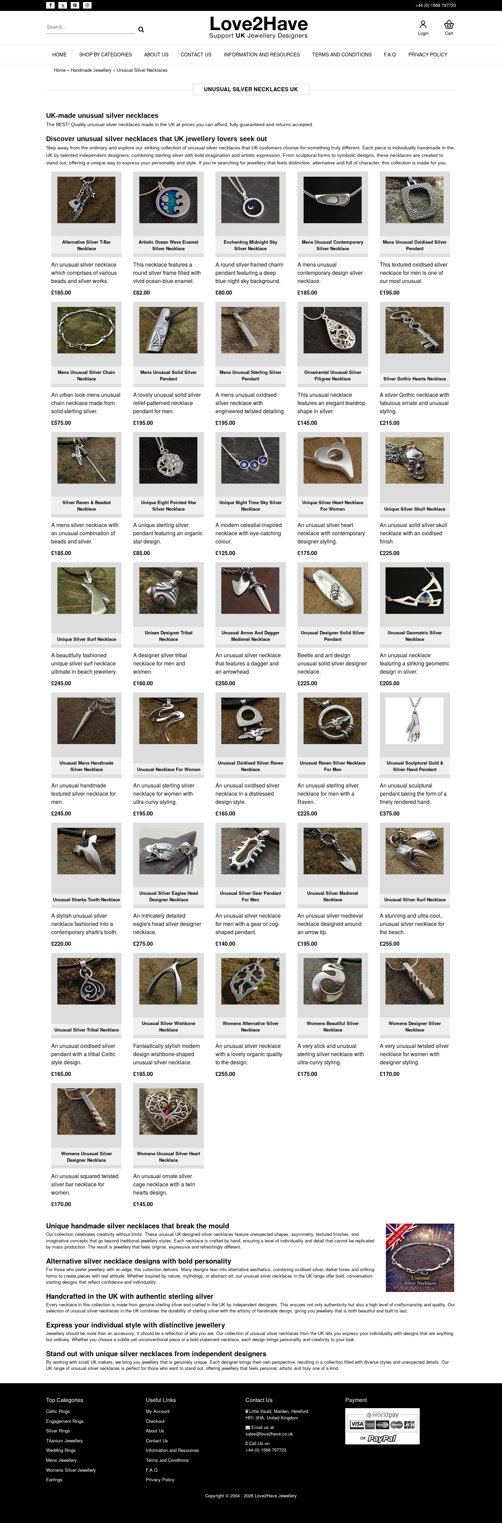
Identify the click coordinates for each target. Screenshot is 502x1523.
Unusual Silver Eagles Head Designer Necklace (168, 896)
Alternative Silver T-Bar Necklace (86, 245)
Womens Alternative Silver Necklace (251, 1026)
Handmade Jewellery (91, 70)
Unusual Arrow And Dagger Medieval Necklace (250, 636)
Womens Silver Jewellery (71, 1470)
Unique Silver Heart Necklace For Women (332, 505)
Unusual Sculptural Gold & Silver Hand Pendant (415, 766)
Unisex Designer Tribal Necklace (169, 636)
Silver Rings (58, 1430)
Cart (449, 33)
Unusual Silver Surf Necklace (415, 899)
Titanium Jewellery (64, 1440)
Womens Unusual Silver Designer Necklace (86, 1156)
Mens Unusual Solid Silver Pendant (168, 375)
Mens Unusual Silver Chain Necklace (86, 375)
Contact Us (196, 54)
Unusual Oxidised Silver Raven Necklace (250, 766)
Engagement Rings (65, 1421)
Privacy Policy (427, 54)
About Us (156, 54)
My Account (158, 1411)
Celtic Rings (58, 1411)
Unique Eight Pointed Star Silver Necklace (168, 505)
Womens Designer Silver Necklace (415, 1026)
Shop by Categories (105, 54)
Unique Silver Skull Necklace (414, 509)
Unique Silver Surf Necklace (86, 639)
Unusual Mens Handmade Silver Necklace (86, 766)
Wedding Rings (61, 1450)
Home (59, 54)
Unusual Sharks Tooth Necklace (86, 899)
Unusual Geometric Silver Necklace (415, 636)
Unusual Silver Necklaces (142, 70)
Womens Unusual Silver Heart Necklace (168, 1156)
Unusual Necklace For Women (168, 769)
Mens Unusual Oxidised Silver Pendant (415, 245)
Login (423, 33)
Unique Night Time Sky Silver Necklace (250, 505)
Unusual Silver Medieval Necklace (332, 896)
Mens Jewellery (61, 1460)
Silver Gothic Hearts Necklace (415, 378)
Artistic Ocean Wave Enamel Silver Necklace (168, 245)
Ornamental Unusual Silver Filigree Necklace (332, 375)
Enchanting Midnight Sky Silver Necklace (250, 245)
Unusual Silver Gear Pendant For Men (250, 896)
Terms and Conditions (342, 54)
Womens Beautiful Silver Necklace (333, 1026)
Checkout (155, 1421)
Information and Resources (262, 54)
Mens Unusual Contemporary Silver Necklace (332, 245)
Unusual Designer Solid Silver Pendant (333, 636)
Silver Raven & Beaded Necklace (86, 505)
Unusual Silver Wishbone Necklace (168, 1026)
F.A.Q (390, 54)
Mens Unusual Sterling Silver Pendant (250, 375)
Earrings (54, 1479)
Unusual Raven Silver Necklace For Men (332, 766)
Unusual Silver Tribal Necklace (86, 1029)
